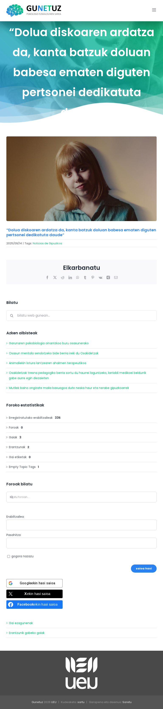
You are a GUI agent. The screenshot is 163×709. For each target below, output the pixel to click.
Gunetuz (37, 702)
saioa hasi (144, 568)
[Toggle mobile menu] (154, 10)
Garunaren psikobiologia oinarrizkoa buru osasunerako (49, 343)
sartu (80, 702)
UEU (53, 702)
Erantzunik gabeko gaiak (27, 633)
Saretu (127, 702)
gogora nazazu (22, 556)
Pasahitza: (13, 535)
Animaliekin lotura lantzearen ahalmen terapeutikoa (47, 363)
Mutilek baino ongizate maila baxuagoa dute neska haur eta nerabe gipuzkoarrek (69, 388)
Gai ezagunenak (21, 623)
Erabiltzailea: (15, 517)
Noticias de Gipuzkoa (47, 243)
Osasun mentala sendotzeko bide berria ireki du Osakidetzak (53, 353)
